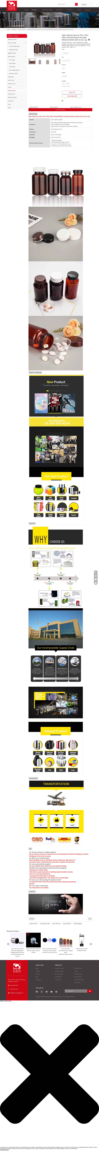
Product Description (60, 109)
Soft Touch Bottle (12, 43)
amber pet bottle (33, 923)
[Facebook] (37, 992)
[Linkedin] (46, 992)
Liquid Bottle (11, 76)
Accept (1, 1149)
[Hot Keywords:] (76, 4)
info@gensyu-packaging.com (16, 993)
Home (37, 968)
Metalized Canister (12, 39)
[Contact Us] (55, 894)
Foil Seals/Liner (11, 94)
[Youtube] (51, 992)
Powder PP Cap (11, 83)
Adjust (7, 1149)
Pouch (9, 104)
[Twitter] (42, 992)
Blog (37, 977)
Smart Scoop (11, 80)
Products (38, 971)
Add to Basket (71, 96)
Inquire (71, 92)
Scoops (9, 87)
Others (9, 107)
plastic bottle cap (56, 923)
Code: (71, 107)
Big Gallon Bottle (12, 53)
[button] (49, 1074)
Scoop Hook (11, 101)
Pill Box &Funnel (12, 90)
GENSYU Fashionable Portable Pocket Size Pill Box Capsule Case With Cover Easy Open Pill (17, 950)
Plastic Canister (11, 56)
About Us (38, 974)
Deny (4, 1149)
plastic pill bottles (67, 923)
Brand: (51, 107)
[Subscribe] (89, 991)
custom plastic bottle (45, 923)
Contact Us (38, 979)
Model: (31, 107)
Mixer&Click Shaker (12, 97)
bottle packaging (77, 923)
